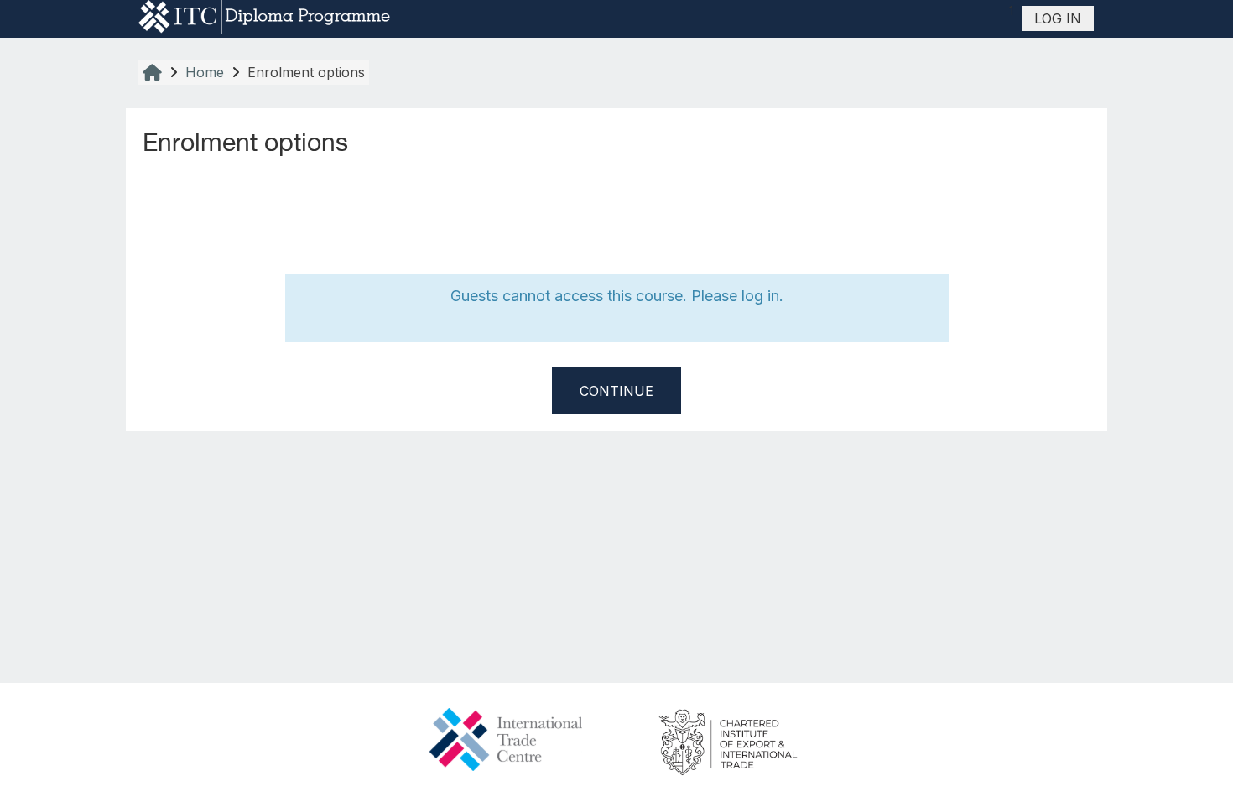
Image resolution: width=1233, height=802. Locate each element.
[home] (264, 16)
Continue (616, 391)
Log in (1057, 18)
